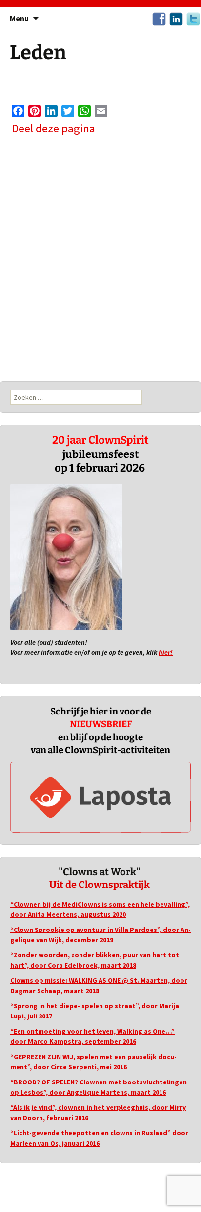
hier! (166, 652)
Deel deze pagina (53, 129)
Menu (19, 18)
